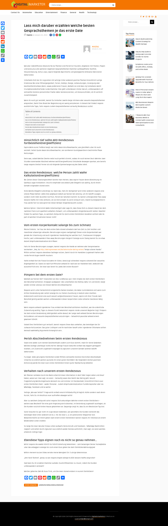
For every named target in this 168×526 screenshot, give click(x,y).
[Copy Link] (2, 55)
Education (39, 13)
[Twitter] (2, 28)
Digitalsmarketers (98, 516)
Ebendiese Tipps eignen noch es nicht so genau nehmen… (43, 132)
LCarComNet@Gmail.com (84, 519)
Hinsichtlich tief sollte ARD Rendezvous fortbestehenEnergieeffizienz (47, 117)
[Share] (2, 60)
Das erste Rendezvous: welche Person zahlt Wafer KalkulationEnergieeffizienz (50, 120)
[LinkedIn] (2, 46)
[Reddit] (2, 41)
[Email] (2, 32)
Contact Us (15, 13)
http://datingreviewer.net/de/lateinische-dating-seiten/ (62, 250)
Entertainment (52, 13)
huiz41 (29, 35)
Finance (64, 13)
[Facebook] (2, 23)
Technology (91, 13)
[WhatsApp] (2, 51)
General (73, 13)
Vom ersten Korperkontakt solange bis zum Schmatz (42, 122)
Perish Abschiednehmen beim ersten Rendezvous (41, 127)
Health (81, 13)
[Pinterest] (2, 37)
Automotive (27, 13)
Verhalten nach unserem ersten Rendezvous (39, 130)
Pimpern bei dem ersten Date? (35, 125)
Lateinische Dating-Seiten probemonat (51, 485)
